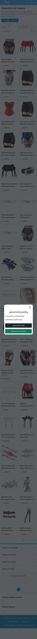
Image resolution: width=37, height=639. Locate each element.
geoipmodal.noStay (18, 325)
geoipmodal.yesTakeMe (18, 331)
